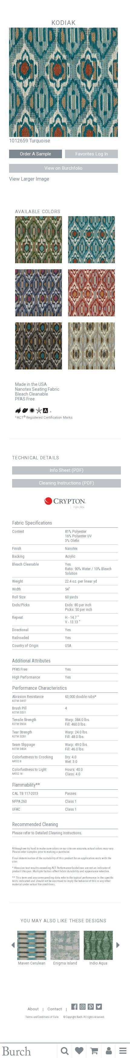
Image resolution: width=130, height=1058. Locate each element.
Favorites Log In (91, 154)
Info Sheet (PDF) (66, 470)
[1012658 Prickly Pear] (38, 239)
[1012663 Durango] (91, 345)
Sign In (109, 1050)
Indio (93, 963)
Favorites (79, 1050)
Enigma (59, 963)
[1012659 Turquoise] (91, 239)
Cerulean (37, 963)
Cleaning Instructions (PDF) (66, 483)
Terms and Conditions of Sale (42, 1017)
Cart (94, 1050)
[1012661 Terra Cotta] (91, 292)
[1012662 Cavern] (38, 345)
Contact (54, 1009)
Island (72, 963)
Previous (13, 947)
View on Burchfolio (63, 168)
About (33, 1009)
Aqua (103, 963)
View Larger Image (29, 179)
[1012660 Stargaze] (38, 292)
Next (118, 947)
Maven (23, 963)
